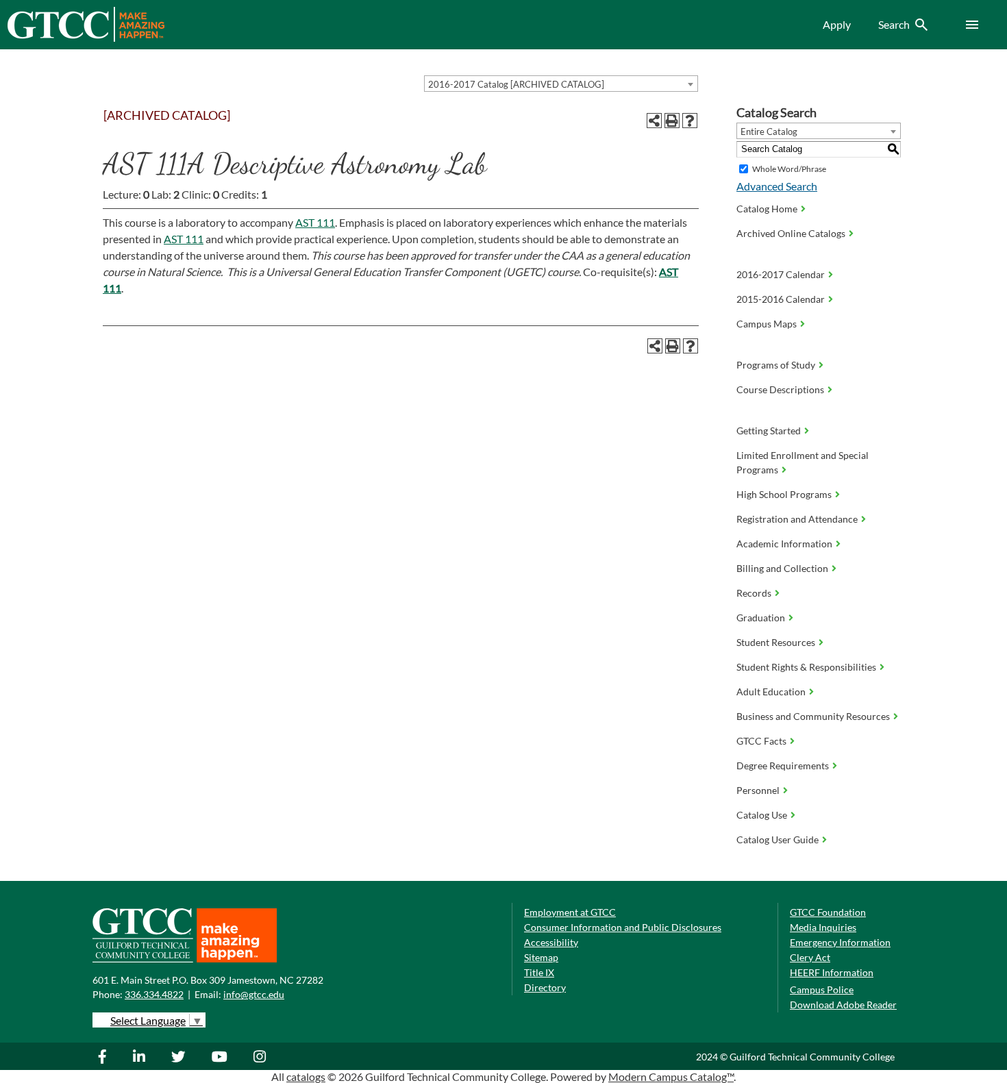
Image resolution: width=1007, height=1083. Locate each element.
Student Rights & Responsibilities (806, 667)
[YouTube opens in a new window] (221, 1056)
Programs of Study (775, 365)
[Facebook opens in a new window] (109, 1056)
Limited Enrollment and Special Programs (802, 462)
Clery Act (810, 957)
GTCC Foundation (828, 912)
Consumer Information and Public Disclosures (622, 927)
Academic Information (784, 543)
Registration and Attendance (797, 519)
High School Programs (784, 494)
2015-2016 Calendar (780, 299)
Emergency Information (840, 942)
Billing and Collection (782, 568)
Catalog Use (761, 815)
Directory (545, 987)
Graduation (760, 617)
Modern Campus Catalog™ (671, 1076)
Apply (837, 24)
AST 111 (315, 222)
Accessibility (551, 942)
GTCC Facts (761, 741)
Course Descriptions (780, 389)
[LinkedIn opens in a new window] (141, 1056)
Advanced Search (776, 185)
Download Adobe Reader (843, 1004)
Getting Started (768, 430)
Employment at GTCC (570, 912)
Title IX (539, 972)
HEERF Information (831, 972)
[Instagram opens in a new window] (261, 1056)
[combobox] (561, 83)
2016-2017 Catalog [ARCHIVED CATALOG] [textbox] (516, 84)
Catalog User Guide (777, 839)
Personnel (758, 790)
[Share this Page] (654, 120)
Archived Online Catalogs (790, 233)
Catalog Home (766, 208)
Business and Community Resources (813, 716)
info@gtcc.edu (253, 994)
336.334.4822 (154, 994)
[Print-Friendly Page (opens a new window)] (672, 120)
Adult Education (771, 691)
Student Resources (775, 642)
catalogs (305, 1076)
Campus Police (822, 989)
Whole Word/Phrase (789, 169)
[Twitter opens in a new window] (180, 1056)
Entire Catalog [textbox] (769, 131)
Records (753, 593)
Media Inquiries (823, 927)
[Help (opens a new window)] (689, 120)
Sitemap (541, 957)
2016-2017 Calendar (780, 274)
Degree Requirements (782, 765)
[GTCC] (85, 38)
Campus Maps (766, 323)
